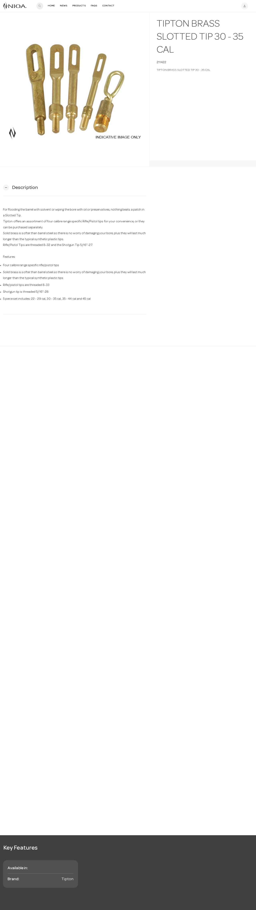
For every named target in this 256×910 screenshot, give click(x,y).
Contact (108, 6)
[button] (20, 187)
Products (79, 6)
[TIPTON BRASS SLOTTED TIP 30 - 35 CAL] (74, 89)
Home (51, 6)
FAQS (94, 6)
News (63, 6)
